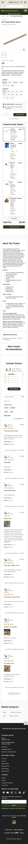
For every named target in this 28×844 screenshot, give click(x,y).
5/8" (13, 94)
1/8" (4, 91)
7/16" (4, 94)
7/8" (21, 94)
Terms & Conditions (18, 829)
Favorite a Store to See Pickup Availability (13, 137)
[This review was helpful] (19, 450)
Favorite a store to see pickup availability (13, 107)
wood (11, 412)
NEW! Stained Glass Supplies (14, 13)
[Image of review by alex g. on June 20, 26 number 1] (7, 632)
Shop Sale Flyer (6, 766)
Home (3, 16)
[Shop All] (2, 2)
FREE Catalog (5, 763)
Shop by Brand (5, 771)
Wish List (4, 761)
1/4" (13, 91)
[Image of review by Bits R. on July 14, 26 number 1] (7, 524)
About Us (4, 777)
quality (6, 407)
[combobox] (19, 418)
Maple (21, 82)
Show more (7, 415)
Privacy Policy (21, 808)
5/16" (17, 91)
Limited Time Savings (15, 712)
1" (3, 98)
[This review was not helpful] (22, 450)
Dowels (5, 712)
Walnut (12, 85)
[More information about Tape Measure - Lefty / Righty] (9, 162)
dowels (6, 412)
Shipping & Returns (7, 749)
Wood (7, 16)
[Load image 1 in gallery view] (4, 55)
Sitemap (22, 832)
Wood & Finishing (13, 716)
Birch (4, 82)
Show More (14, 218)
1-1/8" (7, 98)
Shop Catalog (5, 768)
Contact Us (4, 747)
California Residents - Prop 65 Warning (13, 339)
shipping (12, 407)
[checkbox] (14, 134)
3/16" (8, 91)
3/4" (17, 94)
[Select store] (21, 2)
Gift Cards (4, 758)
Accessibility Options (9, 832)
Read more (7, 541)
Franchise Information (7, 782)
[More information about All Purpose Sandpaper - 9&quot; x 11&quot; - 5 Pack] (9, 142)
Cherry (9, 82)
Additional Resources (10, 334)
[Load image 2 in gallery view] (9, 55)
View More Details (16, 75)
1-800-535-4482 (6, 739)
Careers (4, 780)
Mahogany (15, 82)
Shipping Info (18, 104)
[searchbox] (12, 396)
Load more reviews (14, 693)
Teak (8, 85)
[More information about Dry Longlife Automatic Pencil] (9, 181)
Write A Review (14, 389)
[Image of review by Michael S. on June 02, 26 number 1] (7, 668)
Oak (4, 85)
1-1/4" (12, 98)
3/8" (21, 91)
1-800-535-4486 (6, 744)
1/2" (8, 94)
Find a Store (5, 785)
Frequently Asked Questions (9, 751)
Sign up (14, 805)
